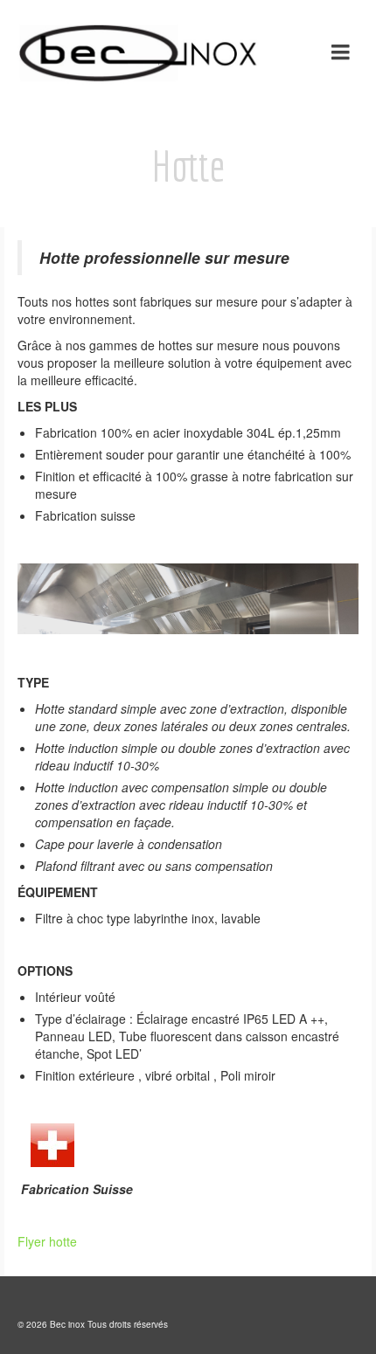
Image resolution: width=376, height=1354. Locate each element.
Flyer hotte (47, 1241)
